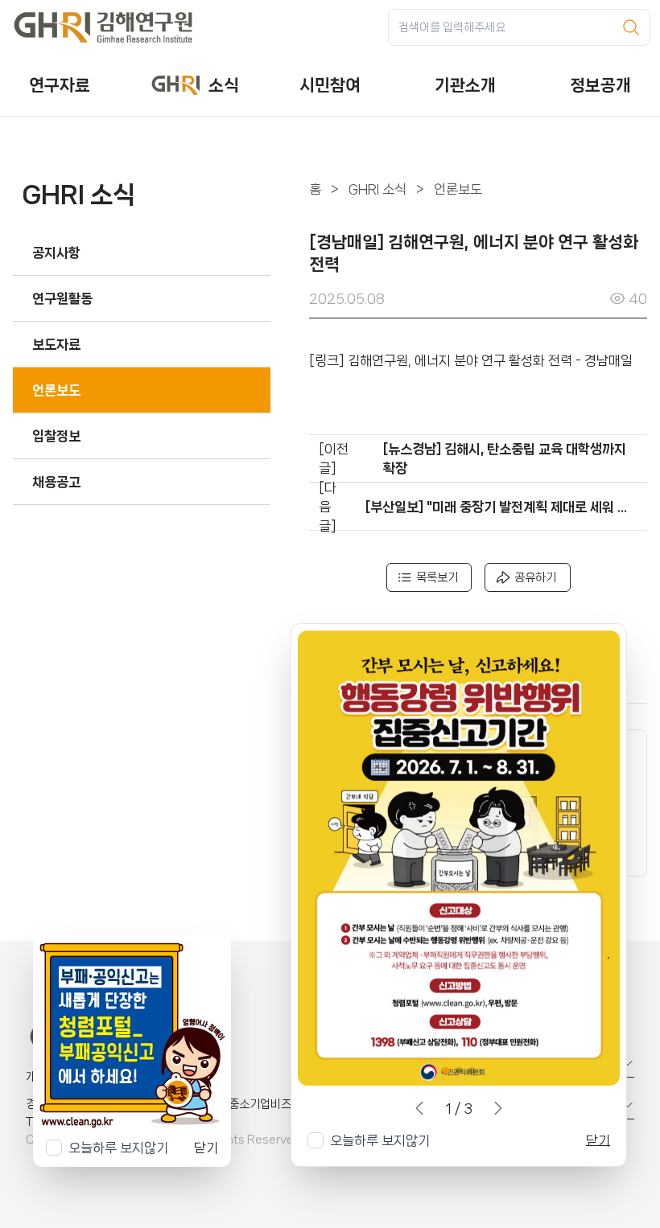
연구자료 (59, 85)
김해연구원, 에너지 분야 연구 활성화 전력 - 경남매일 (490, 360)
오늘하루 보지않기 (380, 1140)
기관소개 (465, 85)
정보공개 (600, 85)
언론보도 (458, 189)
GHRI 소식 (377, 189)
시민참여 (330, 85)
